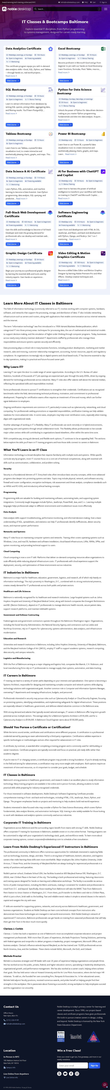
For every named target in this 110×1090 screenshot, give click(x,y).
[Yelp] (59, 1074)
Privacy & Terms (26, 1087)
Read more (10, 75)
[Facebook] (71, 1074)
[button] (105, 1085)
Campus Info (10, 1067)
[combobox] (67, 9)
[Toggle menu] (106, 9)
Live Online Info (12, 1077)
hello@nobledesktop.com (15, 1023)
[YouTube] (65, 1074)
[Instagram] (77, 1074)
